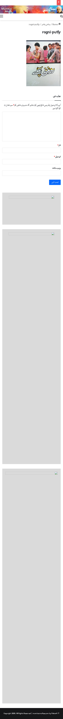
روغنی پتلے (46, 24)
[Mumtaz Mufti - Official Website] (31, 9)
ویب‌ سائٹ (56, 168)
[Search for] (61, 16)
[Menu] (1, 16)
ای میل (57, 156)
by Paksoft (53, 713)
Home (55, 24)
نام (59, 145)
